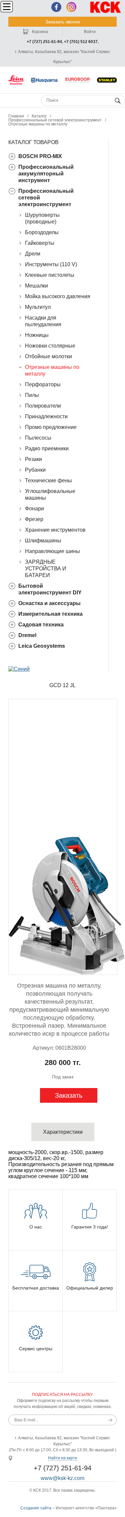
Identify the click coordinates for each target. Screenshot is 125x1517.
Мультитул (38, 307)
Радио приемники (47, 448)
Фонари (34, 508)
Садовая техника (41, 624)
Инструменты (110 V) (51, 264)
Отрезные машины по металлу (37, 124)
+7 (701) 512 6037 (81, 41)
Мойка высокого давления (57, 296)
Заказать (68, 1095)
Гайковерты (39, 243)
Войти (90, 31)
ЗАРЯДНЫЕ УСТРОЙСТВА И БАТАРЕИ (45, 568)
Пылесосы (38, 438)
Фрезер (34, 519)
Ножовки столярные (50, 346)
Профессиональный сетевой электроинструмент (55, 120)
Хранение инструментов (55, 530)
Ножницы (37, 335)
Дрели (32, 254)
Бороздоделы (42, 232)
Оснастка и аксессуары (49, 603)
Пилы (32, 395)
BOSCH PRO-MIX (40, 156)
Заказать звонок (62, 21)
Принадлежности (46, 416)
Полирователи (43, 406)
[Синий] (19, 669)
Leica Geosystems (41, 646)
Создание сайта (35, 1508)
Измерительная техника (50, 614)
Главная (16, 116)
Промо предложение (51, 427)
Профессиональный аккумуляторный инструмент (46, 173)
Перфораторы (43, 384)
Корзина (39, 31)
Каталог (39, 116)
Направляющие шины (52, 551)
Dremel (27, 635)
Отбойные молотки (48, 356)
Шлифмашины (43, 540)
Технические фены (48, 480)
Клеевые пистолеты (49, 275)
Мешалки (36, 286)
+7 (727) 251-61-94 (44, 41)
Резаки (33, 459)
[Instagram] (71, 7)
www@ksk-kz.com (62, 1478)
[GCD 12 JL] (63, 837)
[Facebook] (56, 7)
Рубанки (35, 470)
